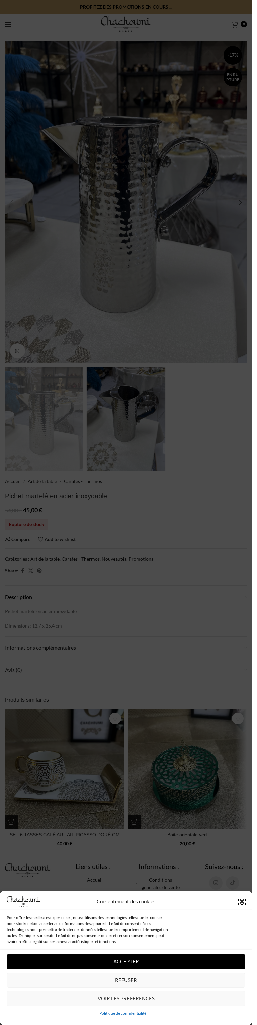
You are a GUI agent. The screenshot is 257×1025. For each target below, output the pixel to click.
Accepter (126, 961)
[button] (242, 901)
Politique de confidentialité (122, 1013)
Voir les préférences (126, 998)
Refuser (126, 980)
